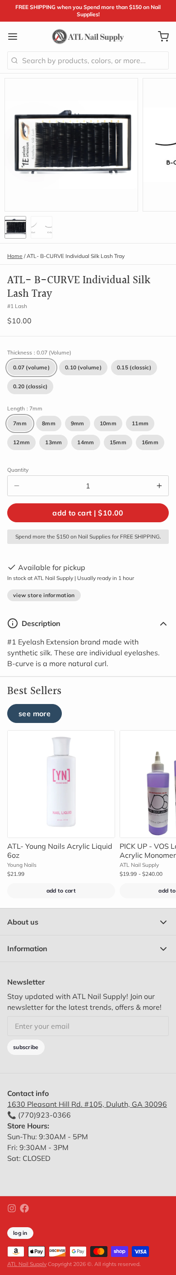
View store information (44, 595)
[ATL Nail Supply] (87, 36)
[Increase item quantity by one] (159, 486)
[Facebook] (24, 1208)
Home (15, 256)
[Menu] (16, 37)
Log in (20, 1232)
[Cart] (160, 37)
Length (24, 408)
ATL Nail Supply (26, 1264)
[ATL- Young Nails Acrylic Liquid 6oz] (61, 784)
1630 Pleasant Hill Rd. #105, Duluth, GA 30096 (87, 1104)
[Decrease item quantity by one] (17, 486)
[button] (88, 512)
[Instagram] (11, 1208)
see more (35, 713)
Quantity (17, 469)
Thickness (39, 352)
